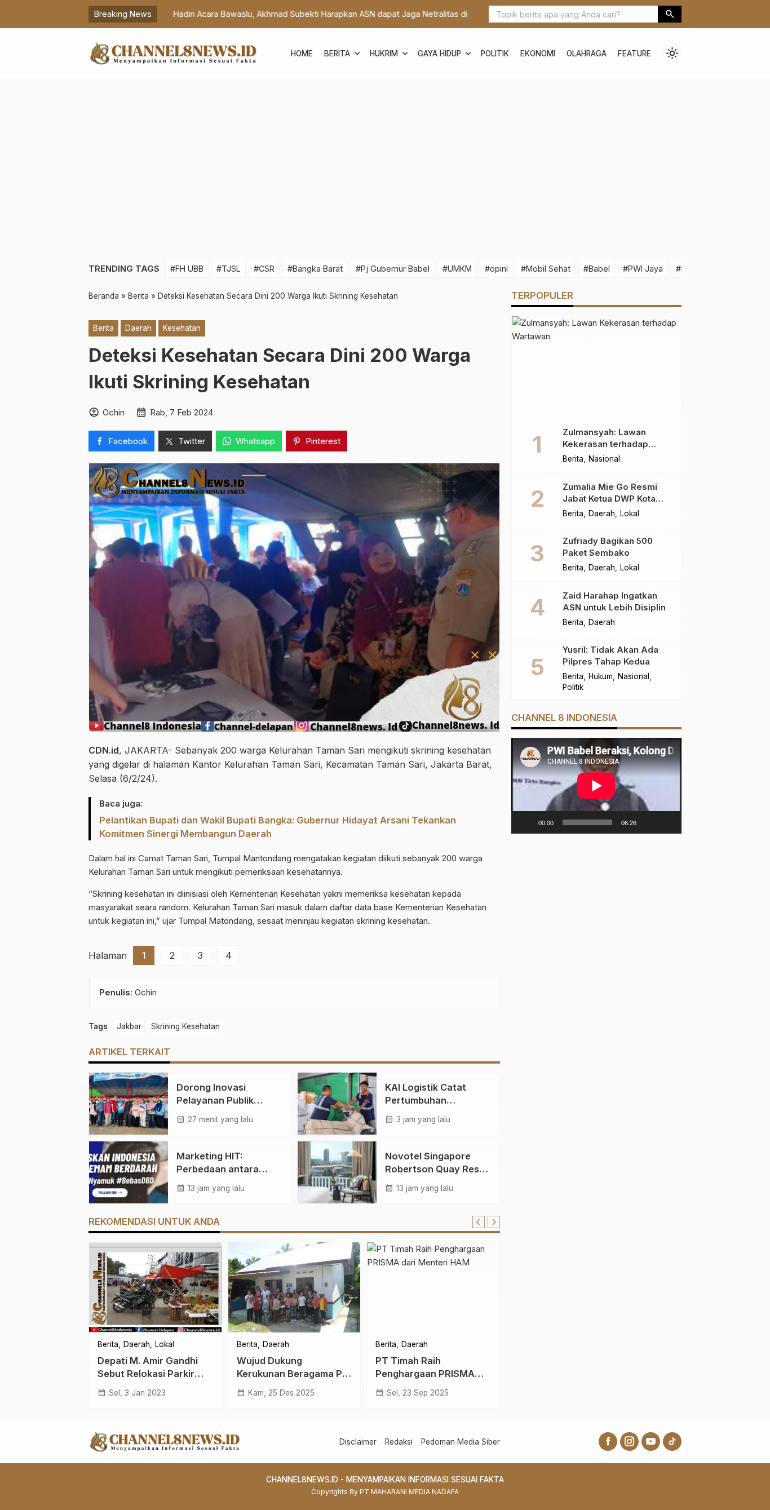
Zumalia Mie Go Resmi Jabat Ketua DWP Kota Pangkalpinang (610, 498)
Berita (337, 53)
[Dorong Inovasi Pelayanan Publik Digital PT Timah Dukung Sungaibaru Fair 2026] (128, 1104)
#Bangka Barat (315, 268)
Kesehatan (182, 328)
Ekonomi (537, 53)
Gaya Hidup (439, 53)
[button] (670, 14)
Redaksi (399, 1441)
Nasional (604, 459)
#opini (496, 268)
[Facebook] (608, 1441)
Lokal (164, 1345)
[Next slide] (494, 1222)
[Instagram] (629, 1441)
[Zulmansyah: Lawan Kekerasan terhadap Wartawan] (596, 367)
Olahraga (587, 53)
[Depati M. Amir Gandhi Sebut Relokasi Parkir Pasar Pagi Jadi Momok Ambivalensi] (155, 1287)
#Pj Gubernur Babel (393, 268)
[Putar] (526, 822)
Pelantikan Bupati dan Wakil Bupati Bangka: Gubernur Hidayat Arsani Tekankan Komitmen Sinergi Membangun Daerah (277, 826)
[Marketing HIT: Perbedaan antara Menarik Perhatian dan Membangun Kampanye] (128, 1172)
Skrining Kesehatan (185, 1026)
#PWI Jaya (643, 268)
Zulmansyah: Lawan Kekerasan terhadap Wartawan (605, 444)
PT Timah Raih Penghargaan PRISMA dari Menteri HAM (425, 1373)
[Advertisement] (385, 164)
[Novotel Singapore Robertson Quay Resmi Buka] (337, 1172)
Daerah (138, 328)
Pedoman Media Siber (460, 1441)
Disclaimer (358, 1441)
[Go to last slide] (478, 1222)
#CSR (264, 268)
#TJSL (228, 268)
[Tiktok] (672, 1441)
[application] (596, 786)
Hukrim (384, 53)
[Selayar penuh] (666, 822)
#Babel (596, 268)
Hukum (600, 677)
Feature (634, 53)
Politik (495, 53)
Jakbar (129, 1026)
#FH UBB (186, 268)
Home (302, 53)
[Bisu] (648, 822)
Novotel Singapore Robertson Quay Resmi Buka (437, 1169)
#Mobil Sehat (545, 268)
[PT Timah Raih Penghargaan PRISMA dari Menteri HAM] (433, 1287)
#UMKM (457, 268)
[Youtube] (650, 1441)
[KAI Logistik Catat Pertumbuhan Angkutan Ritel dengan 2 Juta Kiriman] (337, 1104)
